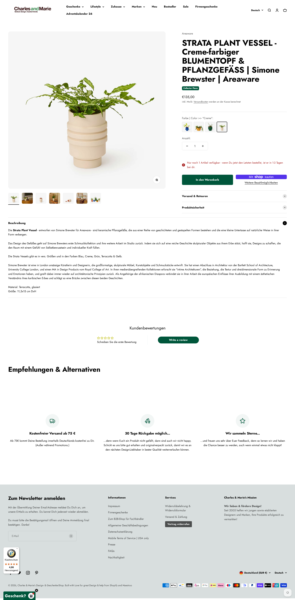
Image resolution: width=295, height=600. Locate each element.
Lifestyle (95, 7)
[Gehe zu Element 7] (95, 199)
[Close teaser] (36, 590)
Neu (154, 7)
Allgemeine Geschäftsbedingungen (128, 525)
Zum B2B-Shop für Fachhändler (126, 519)
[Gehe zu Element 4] (54, 199)
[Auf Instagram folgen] (28, 572)
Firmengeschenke (206, 7)
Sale (185, 7)
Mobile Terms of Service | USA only (128, 538)
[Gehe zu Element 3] (41, 199)
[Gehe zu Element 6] (81, 199)
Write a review (178, 340)
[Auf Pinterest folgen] (36, 572)
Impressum (114, 506)
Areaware (187, 33)
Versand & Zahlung (176, 517)
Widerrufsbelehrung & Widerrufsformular (178, 508)
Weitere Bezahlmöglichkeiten (261, 183)
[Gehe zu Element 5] (68, 199)
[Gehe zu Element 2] (27, 199)
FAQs (111, 551)
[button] (19, 595)
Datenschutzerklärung (120, 532)
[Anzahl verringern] (187, 146)
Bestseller (170, 7)
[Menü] (17, 549)
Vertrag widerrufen (178, 524)
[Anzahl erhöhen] (203, 146)
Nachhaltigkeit (116, 557)
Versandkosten (201, 101)
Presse (111, 544)
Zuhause (116, 7)
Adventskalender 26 (79, 14)
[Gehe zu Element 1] (13, 199)
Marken (137, 7)
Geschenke (73, 7)
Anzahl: (186, 138)
